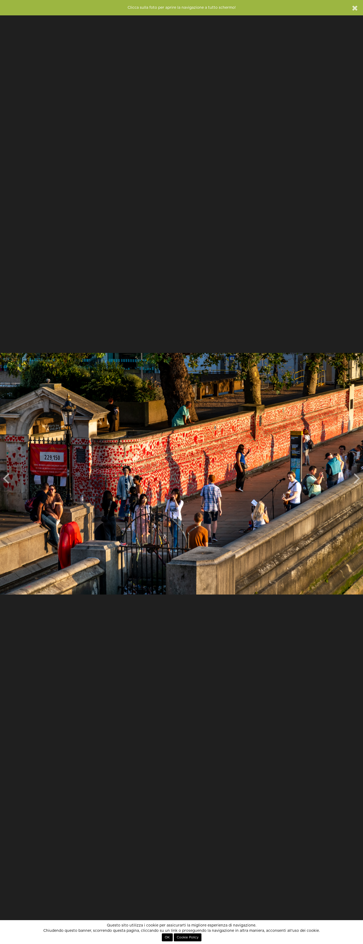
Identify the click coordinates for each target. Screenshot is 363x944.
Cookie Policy (188, 937)
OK (167, 937)
